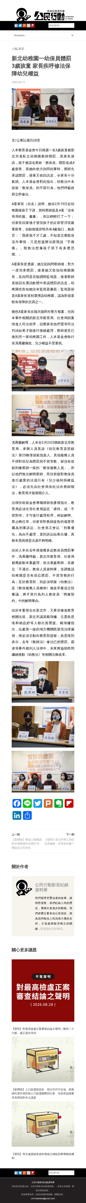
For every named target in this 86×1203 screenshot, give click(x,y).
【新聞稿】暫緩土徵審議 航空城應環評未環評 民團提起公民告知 (27, 843)
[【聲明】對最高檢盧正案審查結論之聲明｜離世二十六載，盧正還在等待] (43, 990)
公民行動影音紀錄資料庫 (51, 887)
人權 (14, 48)
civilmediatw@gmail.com (43, 1198)
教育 (21, 48)
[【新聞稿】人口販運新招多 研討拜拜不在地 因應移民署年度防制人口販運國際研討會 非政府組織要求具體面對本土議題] (43, 1059)
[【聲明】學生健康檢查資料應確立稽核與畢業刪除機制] (43, 1123)
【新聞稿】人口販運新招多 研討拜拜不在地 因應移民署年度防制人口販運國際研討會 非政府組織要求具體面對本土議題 (43, 1093)
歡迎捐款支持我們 (51, 928)
